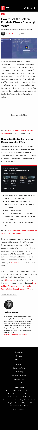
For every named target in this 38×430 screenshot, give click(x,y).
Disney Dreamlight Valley (9, 294)
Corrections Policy (19, 368)
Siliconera (27, 394)
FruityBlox (30, 403)
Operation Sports (29, 400)
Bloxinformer (14, 406)
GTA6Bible (24, 406)
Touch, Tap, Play (20, 403)
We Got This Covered (14, 397)
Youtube (20, 360)
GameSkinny (19, 400)
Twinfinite (21, 391)
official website (10, 280)
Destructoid (26, 397)
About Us (19, 364)
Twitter (20, 356)
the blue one (15, 263)
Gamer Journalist (8, 400)
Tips (3, 14)
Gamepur (29, 391)
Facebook (20, 352)
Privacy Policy (19, 383)
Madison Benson (12, 34)
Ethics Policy (19, 372)
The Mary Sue (9, 403)
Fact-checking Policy (19, 375)
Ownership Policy (19, 379)
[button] (35, 8)
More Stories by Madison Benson (15, 334)
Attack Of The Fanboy (15, 394)
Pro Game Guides (11, 391)
